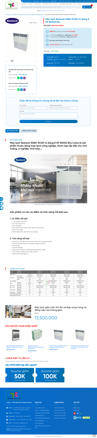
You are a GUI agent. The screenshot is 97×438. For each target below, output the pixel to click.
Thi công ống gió (39, 423)
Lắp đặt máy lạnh (39, 415)
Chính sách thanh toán (60, 415)
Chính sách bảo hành (59, 410)
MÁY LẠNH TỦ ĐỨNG (82, 57)
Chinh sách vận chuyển (60, 413)
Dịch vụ (55, 4)
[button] (12, 61)
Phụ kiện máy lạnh (47, 4)
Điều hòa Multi (61, 10)
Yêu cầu (21, 111)
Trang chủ (8, 14)
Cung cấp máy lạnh (40, 407)
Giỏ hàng (88, 7)
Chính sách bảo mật (59, 407)
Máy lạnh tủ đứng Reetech (36, 14)
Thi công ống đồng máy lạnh (42, 418)
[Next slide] (35, 61)
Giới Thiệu (23, 4)
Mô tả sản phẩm (12, 131)
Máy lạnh (30, 4)
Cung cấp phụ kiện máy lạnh (42, 413)
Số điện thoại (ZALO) (55, 105)
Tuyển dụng (76, 410)
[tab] (12, 131)
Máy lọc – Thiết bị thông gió (42, 410)
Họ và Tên (22, 105)
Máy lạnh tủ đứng (53, 10)
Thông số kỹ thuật (29, 131)
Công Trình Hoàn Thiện (65, 4)
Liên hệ (79, 4)
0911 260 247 (36, 1)
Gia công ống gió (39, 420)
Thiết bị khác (37, 4)
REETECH (57, 57)
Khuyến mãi (76, 407)
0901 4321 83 (54, 1)
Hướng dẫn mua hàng (59, 418)
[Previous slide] (6, 61)
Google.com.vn (22, 426)
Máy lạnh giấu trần (44, 10)
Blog (74, 4)
